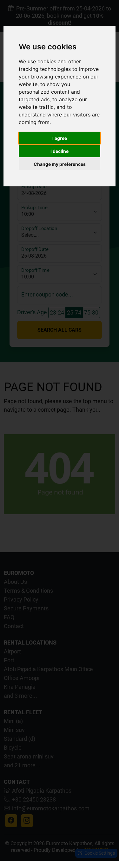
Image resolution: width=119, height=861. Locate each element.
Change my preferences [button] (60, 164)
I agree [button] (59, 138)
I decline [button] (59, 151)
